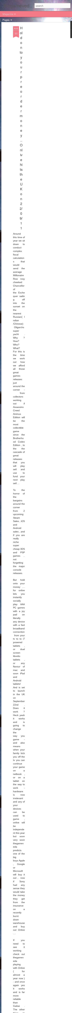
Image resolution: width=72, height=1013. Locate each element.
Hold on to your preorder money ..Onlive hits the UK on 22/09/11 (21, 127)
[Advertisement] (43, 79)
